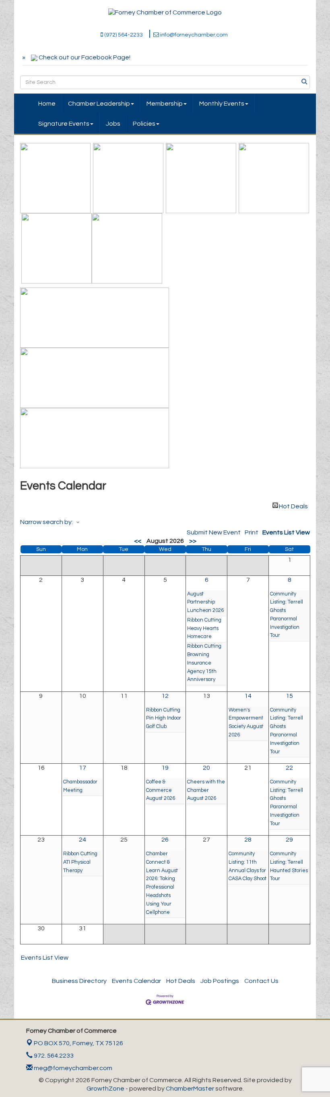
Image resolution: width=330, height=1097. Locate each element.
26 (165, 839)
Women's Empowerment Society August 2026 (246, 723)
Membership (164, 103)
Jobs (113, 123)
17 (82, 768)
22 (289, 768)
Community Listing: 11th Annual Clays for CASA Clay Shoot (247, 866)
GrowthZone (105, 1088)
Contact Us (261, 981)
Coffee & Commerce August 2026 (160, 790)
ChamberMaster (190, 1088)
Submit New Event (214, 532)
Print (251, 532)
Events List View (286, 532)
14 (248, 696)
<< (137, 541)
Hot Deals (293, 505)
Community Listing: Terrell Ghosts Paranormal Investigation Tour (286, 614)
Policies (144, 123)
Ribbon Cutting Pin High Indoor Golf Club (163, 719)
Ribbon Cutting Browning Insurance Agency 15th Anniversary (204, 663)
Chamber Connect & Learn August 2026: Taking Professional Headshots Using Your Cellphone (162, 883)
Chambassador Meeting (80, 786)
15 (289, 696)
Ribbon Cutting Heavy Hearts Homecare (204, 629)
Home (47, 103)
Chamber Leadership (99, 103)
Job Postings (219, 981)
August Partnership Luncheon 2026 (205, 602)
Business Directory (79, 981)
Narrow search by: (46, 522)
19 (165, 768)
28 (248, 839)
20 (206, 768)
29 (289, 839)
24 (82, 839)
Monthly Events (221, 103)
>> (192, 541)
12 (165, 696)
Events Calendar (136, 981)
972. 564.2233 (53, 1055)
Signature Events (63, 123)
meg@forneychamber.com (72, 1068)
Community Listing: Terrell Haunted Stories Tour (289, 866)
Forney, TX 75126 (78, 1043)
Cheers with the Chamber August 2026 (206, 790)
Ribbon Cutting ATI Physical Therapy (80, 862)
